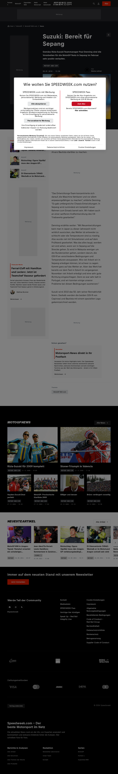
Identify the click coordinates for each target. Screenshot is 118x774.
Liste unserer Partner (82, 140)
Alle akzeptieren (38, 104)
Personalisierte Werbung (39, 121)
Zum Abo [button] (81, 104)
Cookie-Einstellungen (87, 147)
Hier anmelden (81, 110)
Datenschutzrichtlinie (56, 147)
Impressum (28, 147)
